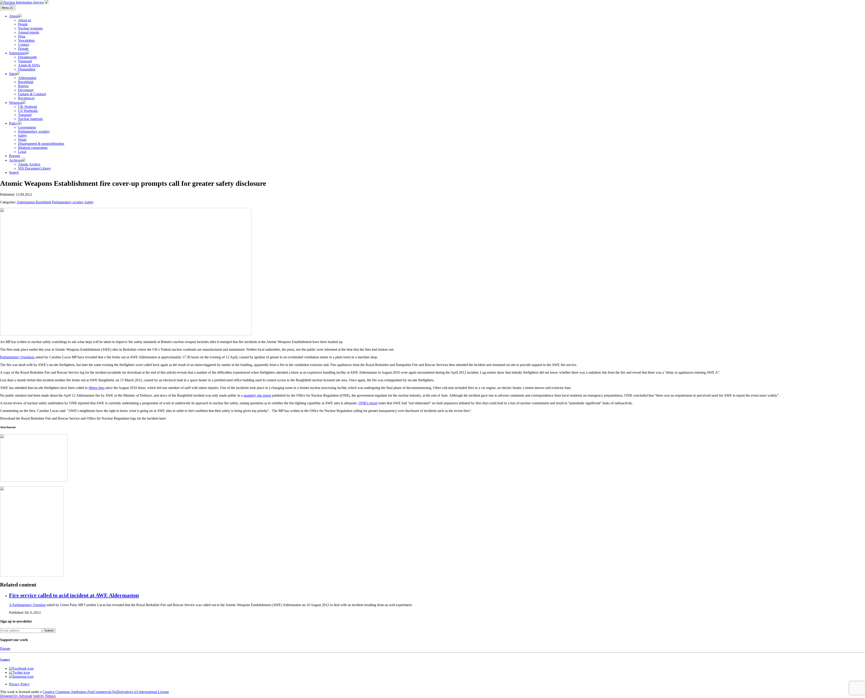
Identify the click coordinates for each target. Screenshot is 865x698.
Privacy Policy (19, 684)
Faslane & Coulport (32, 94)
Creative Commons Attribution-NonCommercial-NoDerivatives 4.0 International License (106, 692)
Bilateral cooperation (33, 148)
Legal (22, 152)
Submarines (17, 53)
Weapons (15, 103)
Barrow (23, 86)
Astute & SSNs (29, 65)
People (23, 24)
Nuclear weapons (30, 28)
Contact (23, 44)
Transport (25, 115)
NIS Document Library (34, 168)
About (13, 16)
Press (21, 36)
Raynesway (26, 98)
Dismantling (26, 69)
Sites (12, 74)
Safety (22, 135)
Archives (15, 160)
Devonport (25, 90)
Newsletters (26, 40)
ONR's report (368, 403)
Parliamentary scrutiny (34, 131)
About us (24, 20)
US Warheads (28, 111)
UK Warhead (27, 107)
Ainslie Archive (29, 164)
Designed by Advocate (16, 696)
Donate (23, 48)
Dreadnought (27, 57)
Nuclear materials (30, 119)
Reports (14, 156)
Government (27, 127)
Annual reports (28, 32)
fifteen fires (97, 388)
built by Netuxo (44, 696)
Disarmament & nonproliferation (41, 144)
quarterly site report (257, 395)
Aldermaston (27, 78)
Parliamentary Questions (17, 357)
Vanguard (25, 61)
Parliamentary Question (29, 605)
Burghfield (25, 82)
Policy (13, 123)
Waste (22, 139)
